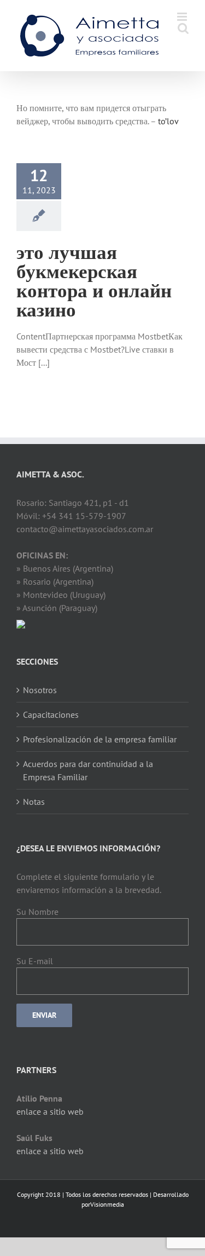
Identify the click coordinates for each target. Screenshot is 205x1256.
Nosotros (40, 689)
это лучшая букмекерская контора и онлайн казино (94, 280)
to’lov (168, 121)
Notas (34, 801)
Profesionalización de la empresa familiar (100, 739)
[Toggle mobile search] (183, 28)
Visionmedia (107, 1204)
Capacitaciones (51, 714)
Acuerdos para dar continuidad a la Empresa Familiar (88, 770)
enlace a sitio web (50, 1111)
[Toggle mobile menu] (183, 16)
